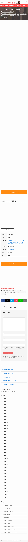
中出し (18, 13)
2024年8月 (5, 470)
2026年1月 (5, 419)
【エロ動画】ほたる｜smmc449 (8, 380)
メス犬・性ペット (7, 508)
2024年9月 (5, 467)
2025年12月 (5, 422)
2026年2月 (5, 416)
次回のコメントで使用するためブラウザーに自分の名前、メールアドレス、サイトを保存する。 (14, 348)
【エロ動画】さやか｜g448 (7, 377)
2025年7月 (5, 437)
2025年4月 (5, 446)
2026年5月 (5, 407)
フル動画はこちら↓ (14, 192)
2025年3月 (5, 449)
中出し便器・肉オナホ (8, 511)
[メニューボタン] (2, 2)
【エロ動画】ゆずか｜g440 (7, 373)
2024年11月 (5, 461)
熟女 (11, 15)
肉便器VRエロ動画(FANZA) (9, 520)
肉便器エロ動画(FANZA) (8, 526)
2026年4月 (5, 410)
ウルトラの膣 (5, 13)
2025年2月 (5, 452)
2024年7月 (5, 473)
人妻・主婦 (22, 13)
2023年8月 (5, 497)
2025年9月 (5, 431)
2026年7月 (5, 401)
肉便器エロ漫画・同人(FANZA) (10, 532)
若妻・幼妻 (17, 15)
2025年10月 (5, 428)
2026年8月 (5, 398)
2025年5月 (5, 443)
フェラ (15, 13)
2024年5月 (5, 479)
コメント (5, 316)
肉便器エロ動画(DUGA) (8, 523)
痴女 (13, 15)
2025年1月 (5, 455)
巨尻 (2, 15)
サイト (4, 343)
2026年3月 (5, 413)
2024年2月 (5, 488)
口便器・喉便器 (6, 514)
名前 (4, 333)
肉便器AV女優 (6, 517)
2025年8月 (5, 434)
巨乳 (25, 13)
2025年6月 (5, 440)
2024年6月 (5, 476)
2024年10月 (5, 464)
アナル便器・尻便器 (7, 505)
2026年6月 (5, 404)
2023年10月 (5, 491)
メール (4, 338)
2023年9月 (5, 494)
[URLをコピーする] (25, 300)
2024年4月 (5, 482)
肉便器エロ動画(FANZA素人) (8, 11)
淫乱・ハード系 (6, 15)
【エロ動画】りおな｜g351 (7, 369)
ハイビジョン (10, 13)
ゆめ (11, 230)
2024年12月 (5, 458)
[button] (3, 300)
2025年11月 (5, 425)
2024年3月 (5, 485)
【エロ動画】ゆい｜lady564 (7, 384)
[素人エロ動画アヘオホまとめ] (14, 2)
